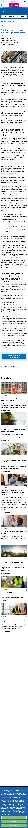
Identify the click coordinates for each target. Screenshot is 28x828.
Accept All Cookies (14, 825)
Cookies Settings (14, 817)
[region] (14, 807)
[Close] (26, 788)
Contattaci (14, 5)
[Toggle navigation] (25, 5)
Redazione (8, 38)
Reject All (14, 821)
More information (6, 814)
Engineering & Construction (7, 44)
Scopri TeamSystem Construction (14, 356)
